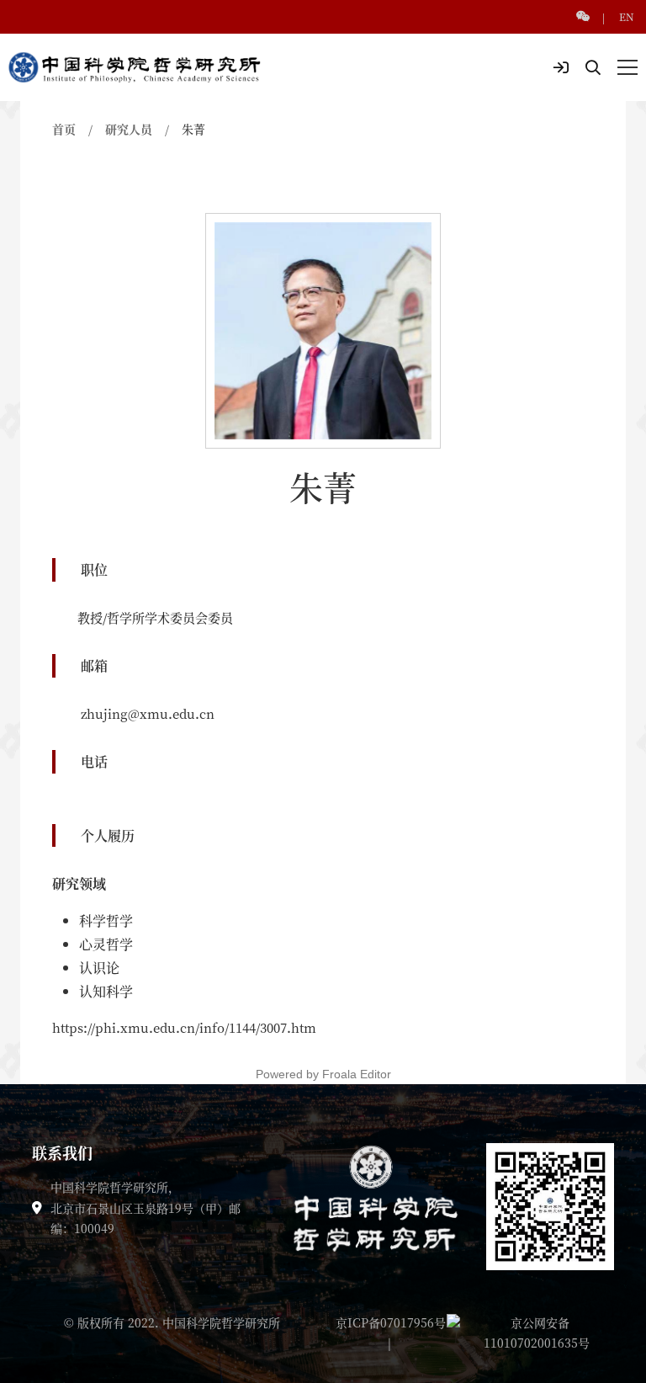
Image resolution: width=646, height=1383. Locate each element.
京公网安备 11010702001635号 (537, 1332)
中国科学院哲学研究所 (221, 1322)
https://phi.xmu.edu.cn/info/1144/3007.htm (184, 1027)
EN (626, 16)
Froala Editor (356, 1074)
